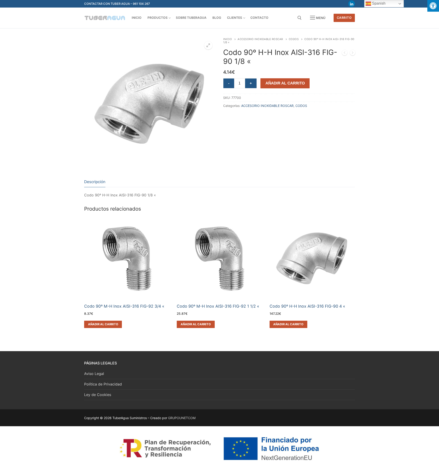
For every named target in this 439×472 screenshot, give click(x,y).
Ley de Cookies (97, 394)
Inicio (227, 39)
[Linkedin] (351, 3)
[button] (208, 45)
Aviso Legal (94, 373)
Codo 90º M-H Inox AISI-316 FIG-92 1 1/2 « (218, 306)
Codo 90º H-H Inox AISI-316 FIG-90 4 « (307, 306)
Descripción (94, 181)
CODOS (294, 39)
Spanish (378, 3)
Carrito (344, 17)
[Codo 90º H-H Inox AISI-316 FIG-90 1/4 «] (352, 53)
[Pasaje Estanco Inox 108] (344, 53)
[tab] (94, 182)
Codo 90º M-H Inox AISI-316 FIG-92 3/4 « (124, 306)
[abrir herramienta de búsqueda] (299, 18)
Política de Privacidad (103, 384)
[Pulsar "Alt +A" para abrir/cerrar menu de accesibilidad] (433, 6)
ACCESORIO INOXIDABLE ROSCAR (260, 39)
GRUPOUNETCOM (181, 418)
